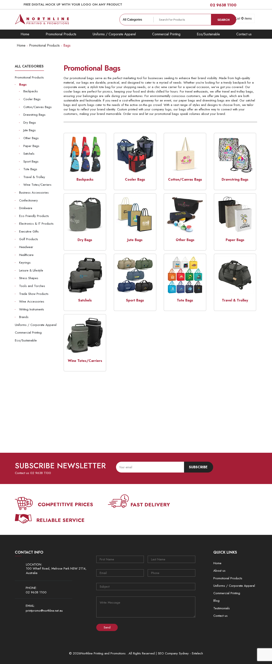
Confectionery (28, 200)
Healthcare (26, 255)
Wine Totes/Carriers (37, 184)
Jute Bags (29, 130)
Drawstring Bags (34, 114)
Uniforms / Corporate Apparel (114, 34)
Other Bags (31, 138)
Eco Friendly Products (34, 216)
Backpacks (30, 91)
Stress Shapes (28, 278)
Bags (23, 84)
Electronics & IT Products (36, 223)
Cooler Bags (32, 99)
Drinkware (25, 208)
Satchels (28, 153)
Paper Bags (31, 146)
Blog (216, 600)
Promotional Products (61, 34)
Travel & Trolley (34, 177)
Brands (23, 317)
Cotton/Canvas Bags (37, 107)
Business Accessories (34, 192)
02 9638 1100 (223, 5)
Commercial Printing (166, 34)
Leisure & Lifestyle (31, 270)
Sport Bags (30, 161)
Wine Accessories (31, 301)
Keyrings (25, 262)
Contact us (244, 34)
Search (223, 19)
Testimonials (221, 608)
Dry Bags (29, 122)
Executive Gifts (29, 231)
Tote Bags (30, 169)
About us (219, 570)
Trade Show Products (33, 293)
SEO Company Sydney (173, 653)
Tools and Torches (32, 286)
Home (25, 34)
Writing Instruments (31, 309)
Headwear (26, 247)
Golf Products (28, 239)
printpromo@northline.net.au (44, 610)
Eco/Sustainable (208, 34)
